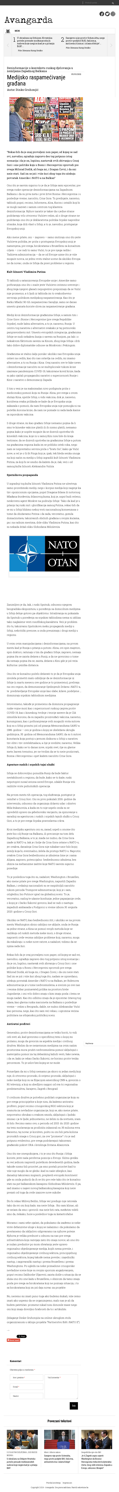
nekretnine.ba (82, 1487)
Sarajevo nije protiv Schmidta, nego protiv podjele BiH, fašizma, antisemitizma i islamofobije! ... (85, 40)
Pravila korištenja (53, 1483)
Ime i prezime (19, 1377)
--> (8, 1330)
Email (16, 1386)
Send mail (14, 1340)
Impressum (67, 1483)
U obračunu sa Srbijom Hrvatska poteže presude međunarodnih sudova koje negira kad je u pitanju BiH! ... (35, 42)
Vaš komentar (54, 1377)
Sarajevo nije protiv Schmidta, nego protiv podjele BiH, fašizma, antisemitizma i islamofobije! (58, 1458)
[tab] (89, 1043)
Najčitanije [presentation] (89, 1043)
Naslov (16, 1396)
